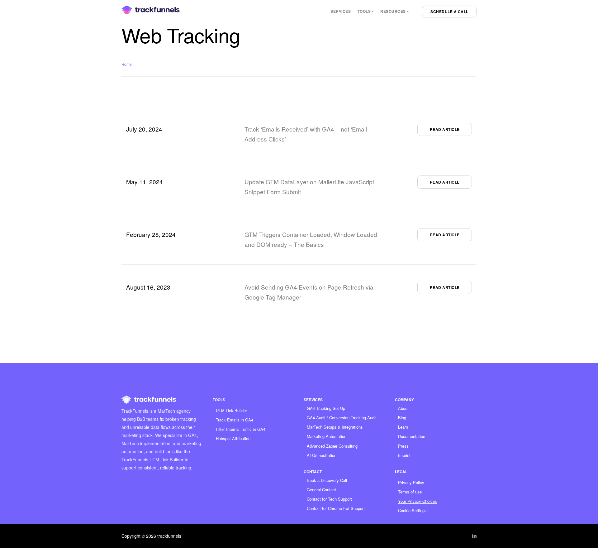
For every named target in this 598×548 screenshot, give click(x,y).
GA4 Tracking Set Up (326, 408)
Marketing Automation (326, 436)
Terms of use (410, 492)
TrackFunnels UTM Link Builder (152, 459)
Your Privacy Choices (417, 501)
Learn (403, 427)
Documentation (411, 436)
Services (340, 11)
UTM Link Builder (231, 410)
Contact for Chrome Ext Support (336, 508)
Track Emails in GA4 (234, 420)
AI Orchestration (321, 455)
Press (403, 446)
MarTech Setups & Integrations (335, 427)
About (403, 408)
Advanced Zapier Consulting (332, 446)
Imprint (404, 455)
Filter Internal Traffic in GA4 (240, 429)
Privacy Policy (411, 482)
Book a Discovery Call (327, 480)
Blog (402, 418)
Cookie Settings (412, 510)
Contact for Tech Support (329, 499)
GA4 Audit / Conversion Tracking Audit (342, 418)
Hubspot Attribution (233, 438)
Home (126, 64)
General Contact (321, 490)
